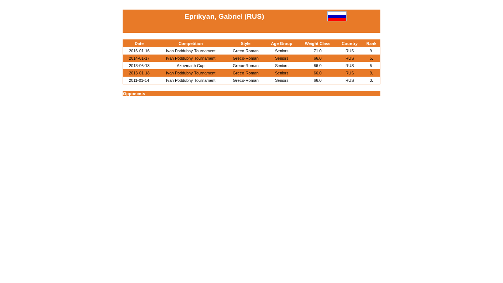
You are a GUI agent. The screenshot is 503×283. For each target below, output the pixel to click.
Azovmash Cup (190, 65)
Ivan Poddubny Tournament (190, 51)
